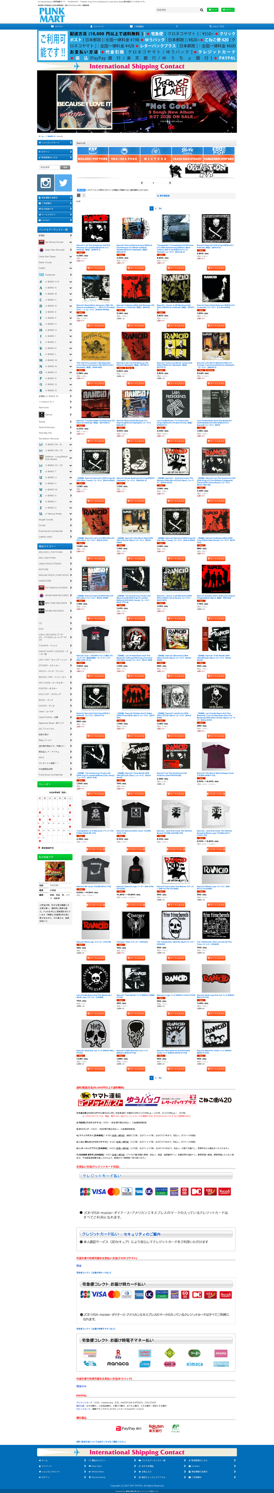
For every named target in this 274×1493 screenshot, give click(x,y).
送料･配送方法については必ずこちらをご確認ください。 (101, 1441)
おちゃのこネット (133, 1491)
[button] (177, 27)
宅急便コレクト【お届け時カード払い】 (94, 1272)
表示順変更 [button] (165, 195)
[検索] (201, 10)
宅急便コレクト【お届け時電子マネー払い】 (96, 1329)
